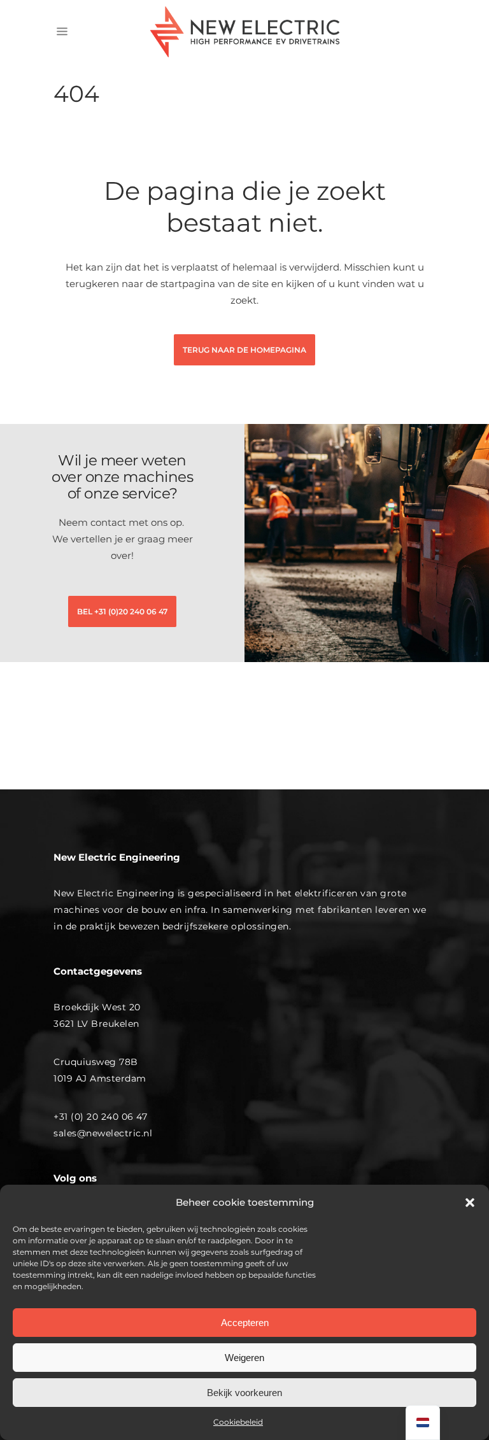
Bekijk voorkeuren (244, 1392)
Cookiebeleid (238, 1422)
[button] (470, 1202)
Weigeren (244, 1357)
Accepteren (245, 1322)
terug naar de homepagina (244, 350)
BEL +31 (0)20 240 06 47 (122, 611)
